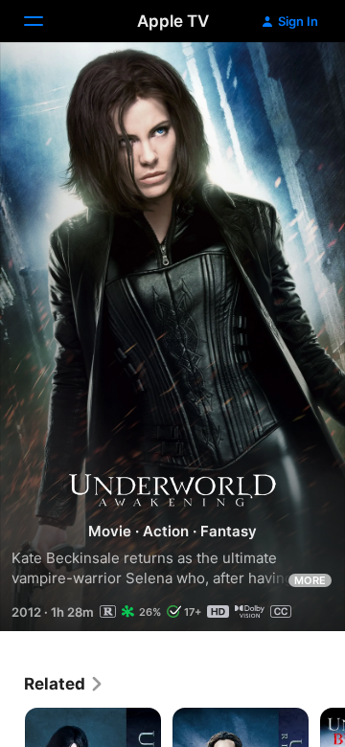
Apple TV (173, 21)
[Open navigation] (45, 21)
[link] (64, 683)
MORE (310, 580)
